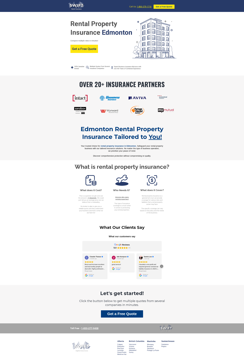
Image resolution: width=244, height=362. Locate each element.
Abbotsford (132, 350)
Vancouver (132, 344)
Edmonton (120, 346)
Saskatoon (165, 344)
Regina (163, 346)
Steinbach (150, 348)
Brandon (150, 346)
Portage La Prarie (153, 350)
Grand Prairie (121, 352)
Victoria (131, 346)
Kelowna (132, 348)
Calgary (120, 344)
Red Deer (120, 348)
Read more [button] (88, 271)
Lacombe (120, 350)
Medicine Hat (121, 354)
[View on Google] (87, 258)
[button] (82, 266)
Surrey (131, 352)
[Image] (81, 346)
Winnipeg (150, 344)
